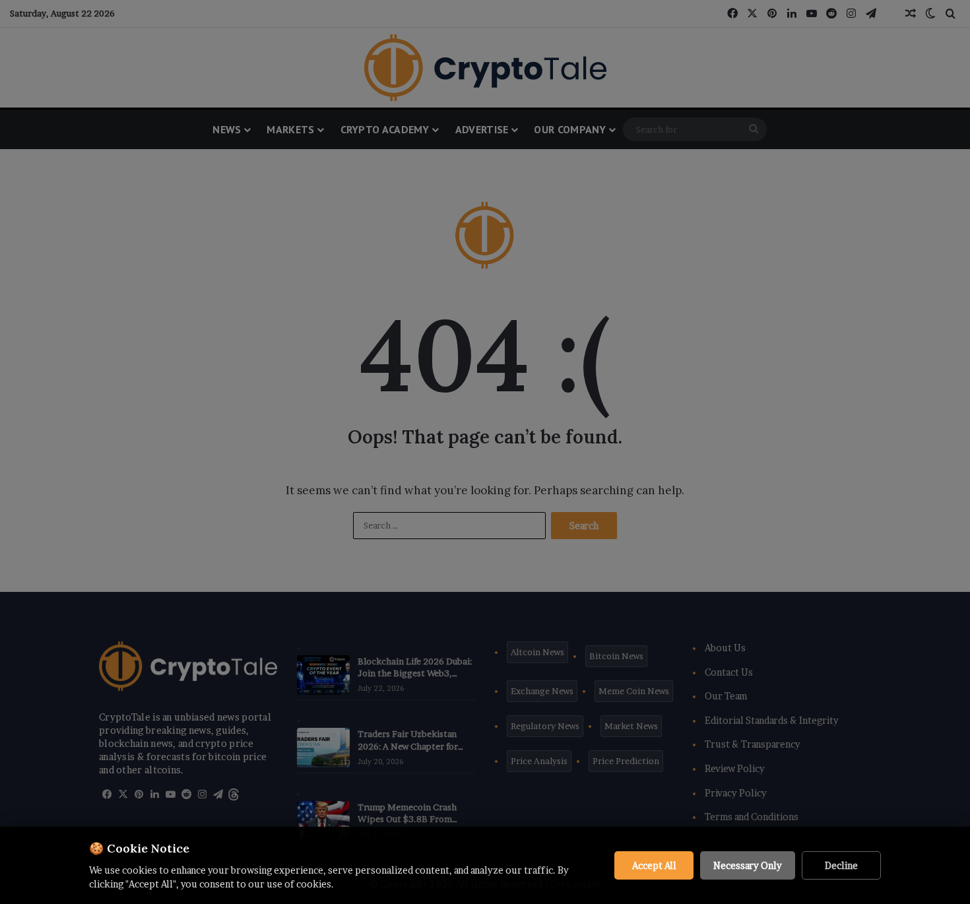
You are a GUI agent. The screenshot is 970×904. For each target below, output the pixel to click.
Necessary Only (747, 865)
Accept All (654, 865)
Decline (841, 865)
